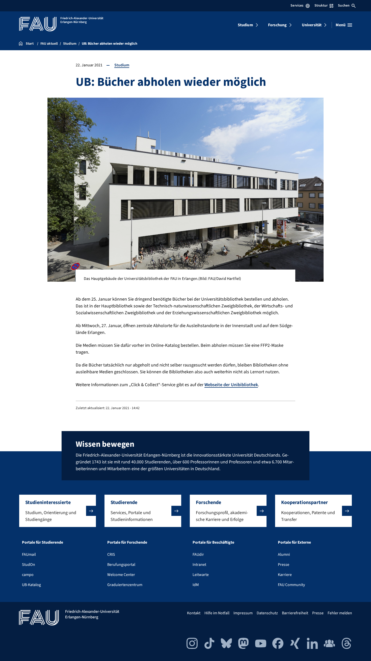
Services (296, 5)
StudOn (28, 564)
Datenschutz (267, 613)
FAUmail (29, 554)
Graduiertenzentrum (124, 585)
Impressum (243, 613)
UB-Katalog (31, 585)
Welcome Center (121, 574)
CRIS (111, 554)
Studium (245, 25)
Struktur (321, 5)
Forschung (277, 25)
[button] (57, 510)
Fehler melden (340, 613)
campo (28, 574)
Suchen (344, 5)
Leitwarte (201, 574)
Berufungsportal (121, 564)
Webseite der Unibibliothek (231, 385)
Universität (312, 25)
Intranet (199, 564)
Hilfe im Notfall (216, 613)
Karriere (285, 574)
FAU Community (291, 585)
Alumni (284, 554)
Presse (283, 564)
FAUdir (198, 554)
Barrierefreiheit (295, 613)
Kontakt (193, 613)
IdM (196, 585)
